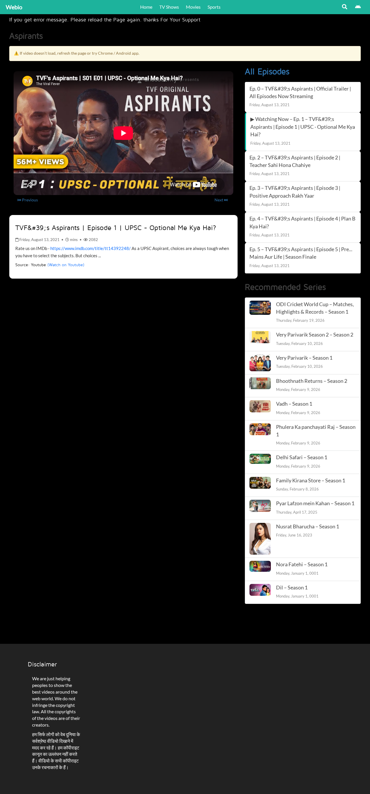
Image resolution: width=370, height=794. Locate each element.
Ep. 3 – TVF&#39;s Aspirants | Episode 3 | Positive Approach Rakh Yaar (294, 191)
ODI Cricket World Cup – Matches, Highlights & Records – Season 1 (315, 308)
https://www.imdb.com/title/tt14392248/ (90, 248)
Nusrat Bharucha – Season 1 (307, 526)
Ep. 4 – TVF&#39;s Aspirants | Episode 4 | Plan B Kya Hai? (302, 222)
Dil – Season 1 (292, 588)
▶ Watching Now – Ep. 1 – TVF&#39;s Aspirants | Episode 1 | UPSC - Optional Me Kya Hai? (302, 126)
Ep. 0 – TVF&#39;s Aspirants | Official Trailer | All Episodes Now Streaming (300, 92)
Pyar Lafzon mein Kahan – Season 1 (315, 503)
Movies (193, 7)
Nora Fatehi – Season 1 (302, 564)
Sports (214, 7)
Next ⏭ (221, 199)
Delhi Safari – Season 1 (301, 457)
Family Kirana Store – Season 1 (310, 480)
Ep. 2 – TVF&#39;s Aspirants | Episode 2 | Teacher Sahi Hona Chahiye (294, 161)
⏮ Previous (27, 199)
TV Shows (169, 7)
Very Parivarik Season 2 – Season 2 (314, 335)
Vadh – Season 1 (294, 404)
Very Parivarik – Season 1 (304, 358)
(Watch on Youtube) (65, 264)
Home (146, 7)
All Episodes (267, 71)
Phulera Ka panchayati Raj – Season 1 (316, 431)
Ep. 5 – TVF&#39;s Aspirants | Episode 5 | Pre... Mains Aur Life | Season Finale (300, 253)
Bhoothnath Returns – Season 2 (311, 381)
